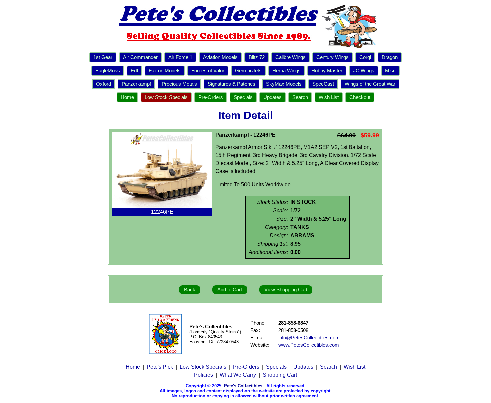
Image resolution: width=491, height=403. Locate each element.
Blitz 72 (257, 57)
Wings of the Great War (370, 84)
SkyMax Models (284, 84)
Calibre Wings (290, 57)
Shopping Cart (280, 375)
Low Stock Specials (166, 97)
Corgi (365, 57)
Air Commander (140, 57)
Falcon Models (165, 70)
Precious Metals (179, 84)
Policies (203, 375)
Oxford (103, 84)
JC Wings (363, 70)
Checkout (359, 97)
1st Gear (102, 57)
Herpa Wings (286, 70)
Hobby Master (326, 70)
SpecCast (323, 84)
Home (127, 97)
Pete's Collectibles (243, 385)
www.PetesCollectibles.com (308, 345)
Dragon (390, 57)
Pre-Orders (210, 97)
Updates (272, 97)
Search (300, 97)
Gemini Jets (248, 70)
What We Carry (238, 375)
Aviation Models (220, 57)
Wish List (329, 97)
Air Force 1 (180, 57)
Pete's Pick (160, 367)
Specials (243, 97)
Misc (390, 70)
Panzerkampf (136, 84)
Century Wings (332, 57)
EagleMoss (107, 70)
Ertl (134, 70)
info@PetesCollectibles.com (309, 337)
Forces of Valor (207, 70)
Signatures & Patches (231, 84)
